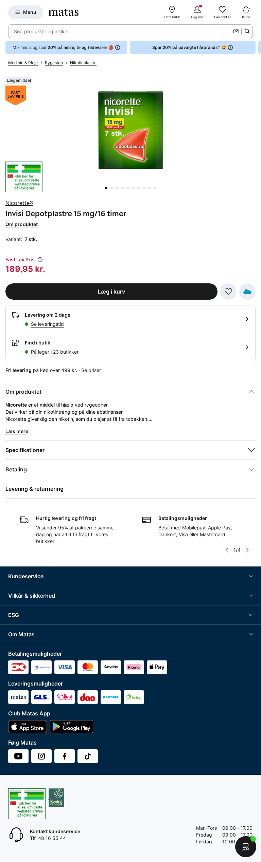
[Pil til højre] (255, 47)
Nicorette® (19, 203)
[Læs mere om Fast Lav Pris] (40, 259)
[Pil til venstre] (226, 550)
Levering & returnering (34, 488)
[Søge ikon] (247, 31)
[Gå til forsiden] (64, 12)
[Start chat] (245, 846)
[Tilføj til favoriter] (228, 291)
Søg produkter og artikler (42, 31)
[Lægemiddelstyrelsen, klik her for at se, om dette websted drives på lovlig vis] (23, 177)
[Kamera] (235, 31)
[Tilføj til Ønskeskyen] (247, 291)
